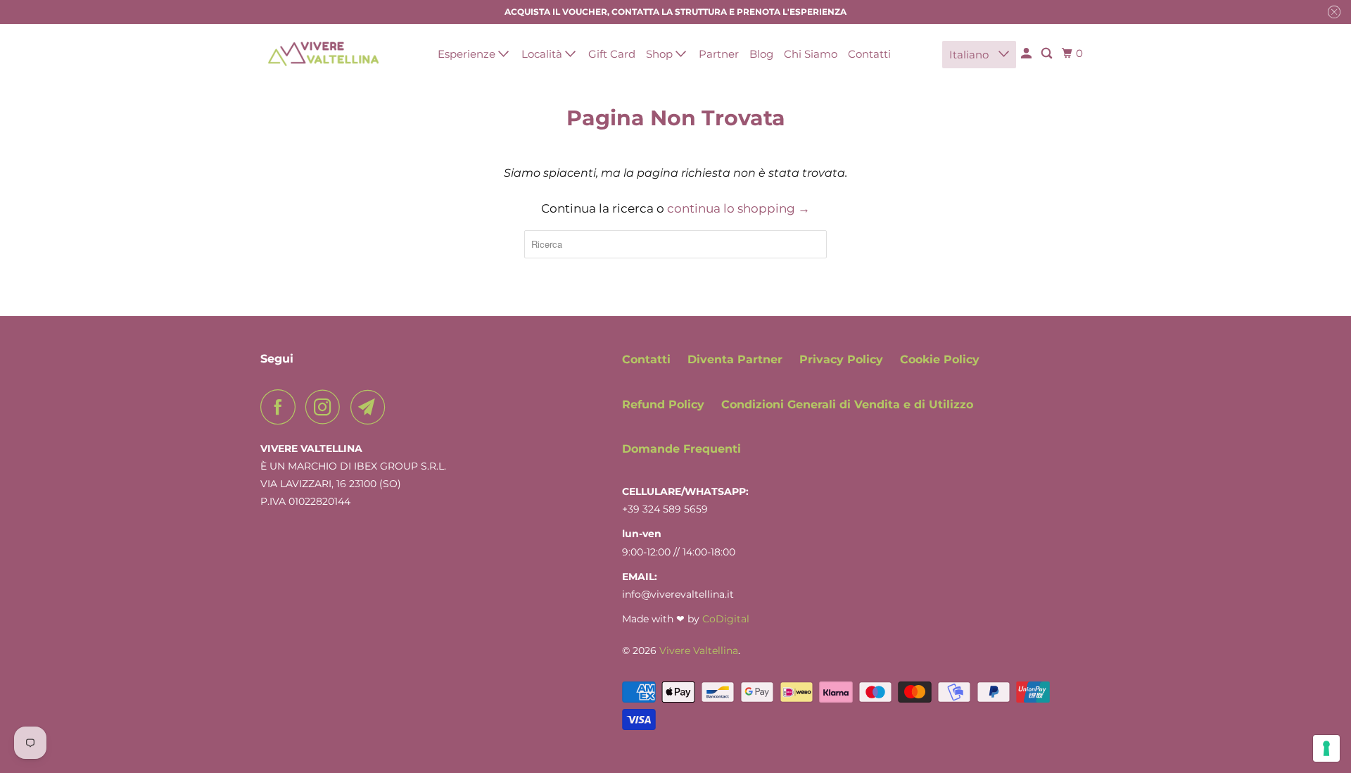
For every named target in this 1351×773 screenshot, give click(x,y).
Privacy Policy (841, 359)
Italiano (970, 54)
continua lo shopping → (738, 208)
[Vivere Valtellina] (323, 53)
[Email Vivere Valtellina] (371, 407)
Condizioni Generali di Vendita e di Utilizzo (847, 404)
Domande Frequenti (681, 448)
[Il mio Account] (1027, 53)
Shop (661, 54)
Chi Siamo (810, 54)
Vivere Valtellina (698, 650)
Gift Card (611, 54)
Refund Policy (663, 404)
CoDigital (725, 618)
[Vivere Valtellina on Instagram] (326, 407)
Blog (761, 54)
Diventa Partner (734, 359)
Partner (719, 54)
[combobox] (675, 244)
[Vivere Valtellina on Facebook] (281, 407)
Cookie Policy (939, 359)
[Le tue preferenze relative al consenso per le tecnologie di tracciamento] (1326, 748)
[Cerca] (1048, 53)
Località (543, 54)
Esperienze (468, 54)
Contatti (869, 54)
